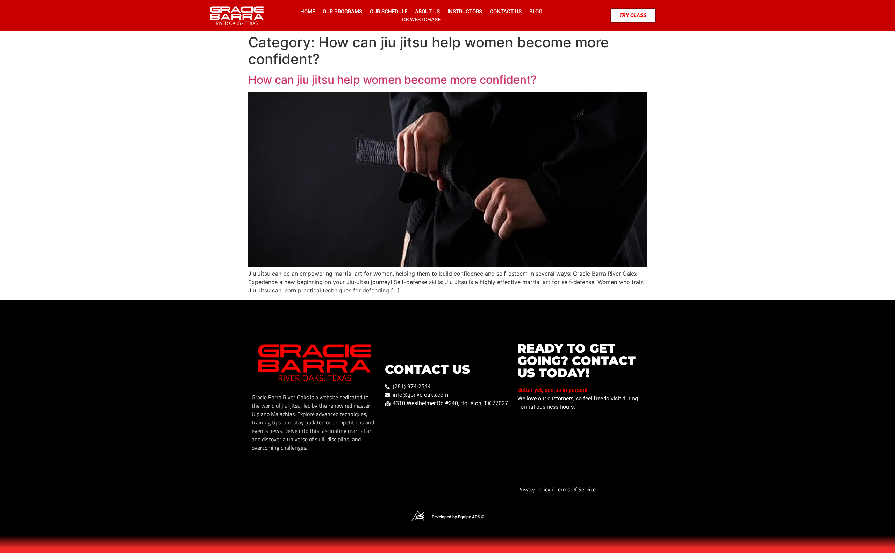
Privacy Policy (534, 489)
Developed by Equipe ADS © (458, 516)
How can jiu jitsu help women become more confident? (392, 80)
